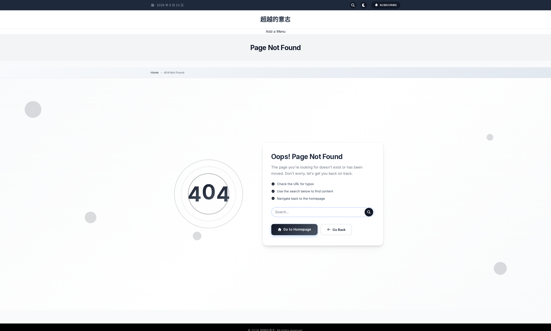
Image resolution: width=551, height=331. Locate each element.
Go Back (339, 229)
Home (155, 72)
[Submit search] (369, 212)
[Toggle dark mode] (364, 5)
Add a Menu (275, 31)
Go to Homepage (297, 229)
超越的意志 (275, 19)
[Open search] (353, 5)
